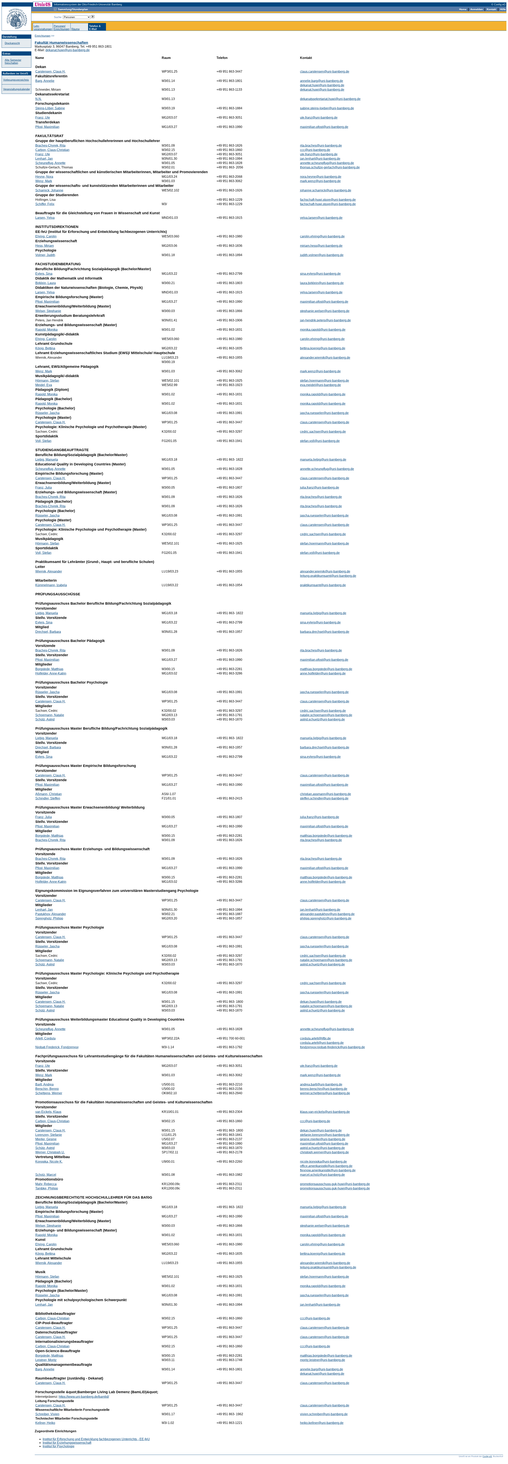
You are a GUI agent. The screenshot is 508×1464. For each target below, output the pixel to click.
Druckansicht (12, 43)
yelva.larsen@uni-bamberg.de (321, 217)
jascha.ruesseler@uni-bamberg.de (324, 413)
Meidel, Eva (43, 385)
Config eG (487, 1456)
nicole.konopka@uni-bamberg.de (323, 1161)
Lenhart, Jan (44, 158)
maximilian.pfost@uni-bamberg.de (324, 127)
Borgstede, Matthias (49, 669)
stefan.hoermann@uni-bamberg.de (324, 380)
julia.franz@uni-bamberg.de (319, 487)
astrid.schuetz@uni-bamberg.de (322, 719)
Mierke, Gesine (46, 1139)
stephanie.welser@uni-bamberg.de (324, 311)
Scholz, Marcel (45, 1174)
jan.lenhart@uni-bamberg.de (320, 158)
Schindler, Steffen (47, 798)
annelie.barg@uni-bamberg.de (321, 81)
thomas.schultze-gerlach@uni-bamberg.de (330, 167)
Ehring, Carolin (46, 236)
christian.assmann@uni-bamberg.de (325, 794)
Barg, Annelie (44, 81)
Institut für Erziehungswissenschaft (67, 1442)
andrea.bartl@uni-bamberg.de (321, 1084)
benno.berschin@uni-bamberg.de (323, 1088)
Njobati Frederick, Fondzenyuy (57, 1047)
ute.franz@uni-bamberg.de (319, 117)
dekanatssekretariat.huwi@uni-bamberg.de (330, 99)
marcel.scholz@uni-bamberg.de (322, 1174)
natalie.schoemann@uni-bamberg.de (326, 715)
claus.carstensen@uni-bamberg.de (324, 71)
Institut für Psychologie (58, 1446)
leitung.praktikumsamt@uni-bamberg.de (328, 575)
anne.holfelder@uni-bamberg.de (323, 673)
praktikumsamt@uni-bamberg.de (323, 585)
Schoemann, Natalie (49, 715)
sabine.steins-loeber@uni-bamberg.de (327, 108)
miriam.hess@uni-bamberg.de (321, 245)
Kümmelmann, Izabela (51, 585)
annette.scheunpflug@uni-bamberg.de (327, 163)
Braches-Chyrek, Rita (50, 145)
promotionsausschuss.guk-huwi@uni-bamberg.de (335, 1184)
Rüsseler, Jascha (47, 413)
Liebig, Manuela (46, 459)
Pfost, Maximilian (47, 127)
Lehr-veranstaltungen (43, 28)
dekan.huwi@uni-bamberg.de (321, 1001)
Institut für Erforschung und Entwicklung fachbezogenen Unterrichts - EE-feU (96, 1439)
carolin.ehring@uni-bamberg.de (322, 236)
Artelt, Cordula (45, 1038)
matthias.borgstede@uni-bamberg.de (326, 669)
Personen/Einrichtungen (61, 28)
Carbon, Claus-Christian (52, 150)
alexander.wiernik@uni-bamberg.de (325, 357)
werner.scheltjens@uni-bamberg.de (325, 1093)
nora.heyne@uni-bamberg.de (320, 176)
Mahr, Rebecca (46, 1184)
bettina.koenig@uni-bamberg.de (322, 348)
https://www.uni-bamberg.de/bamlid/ (84, 1396)
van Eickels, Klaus (48, 1111)
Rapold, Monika (46, 329)
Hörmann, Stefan (47, 380)
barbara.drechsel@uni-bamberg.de (324, 631)
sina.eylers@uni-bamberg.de (320, 273)
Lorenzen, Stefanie (48, 1134)
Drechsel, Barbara (48, 631)
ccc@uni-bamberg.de (315, 150)
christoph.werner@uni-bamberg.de (324, 1152)
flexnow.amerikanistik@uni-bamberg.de (328, 1170)
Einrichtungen (42, 35)
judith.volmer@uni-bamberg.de (321, 255)
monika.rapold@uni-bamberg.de (322, 329)
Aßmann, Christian (48, 794)
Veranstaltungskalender (16, 89)
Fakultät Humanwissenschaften (61, 43)
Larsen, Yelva (45, 217)
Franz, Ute (42, 117)
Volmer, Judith (45, 255)
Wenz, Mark (43, 181)
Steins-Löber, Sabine (50, 108)
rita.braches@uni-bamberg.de (321, 145)
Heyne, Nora (44, 176)
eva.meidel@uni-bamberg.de (320, 385)
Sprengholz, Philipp (49, 918)
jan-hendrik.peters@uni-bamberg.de (325, 320)
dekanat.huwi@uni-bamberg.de (67, 50)
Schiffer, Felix (44, 204)
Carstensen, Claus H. (50, 71)
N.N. (38, 99)
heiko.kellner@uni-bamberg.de (321, 1423)
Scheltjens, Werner (48, 1093)
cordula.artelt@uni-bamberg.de (322, 1042)
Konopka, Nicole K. (49, 1161)
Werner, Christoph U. (50, 1152)
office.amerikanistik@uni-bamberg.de (326, 1166)
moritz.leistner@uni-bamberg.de (322, 1360)
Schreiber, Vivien (47, 1414)
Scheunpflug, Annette (50, 163)
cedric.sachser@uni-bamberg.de (323, 431)
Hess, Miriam (44, 245)
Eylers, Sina (43, 273)
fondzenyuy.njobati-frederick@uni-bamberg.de (332, 1047)
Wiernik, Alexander (48, 571)
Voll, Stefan (43, 441)
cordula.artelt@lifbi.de (315, 1038)
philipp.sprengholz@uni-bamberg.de (325, 918)
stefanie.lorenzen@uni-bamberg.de (325, 1134)
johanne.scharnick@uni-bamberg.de (325, 190)
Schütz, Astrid (45, 719)
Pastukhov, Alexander (50, 914)
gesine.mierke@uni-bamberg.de (322, 1139)
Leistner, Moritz (46, 1360)
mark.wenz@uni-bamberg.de (320, 181)
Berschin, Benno (47, 1088)
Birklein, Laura (45, 283)
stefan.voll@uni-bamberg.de (320, 441)
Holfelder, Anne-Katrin (50, 673)
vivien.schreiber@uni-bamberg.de (324, 1414)
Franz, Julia (43, 487)
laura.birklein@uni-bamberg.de (322, 283)
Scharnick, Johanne (49, 190)
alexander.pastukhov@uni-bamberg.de (327, 914)
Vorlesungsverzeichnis (16, 79)
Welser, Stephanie (48, 311)
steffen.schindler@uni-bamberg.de (324, 798)
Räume (75, 29)
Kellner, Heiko (45, 1423)
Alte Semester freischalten (13, 61)
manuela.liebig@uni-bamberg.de (323, 459)
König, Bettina (45, 348)
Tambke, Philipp (46, 1188)
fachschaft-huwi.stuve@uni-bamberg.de (328, 199)
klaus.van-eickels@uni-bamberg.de (325, 1111)
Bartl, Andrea (44, 1084)
